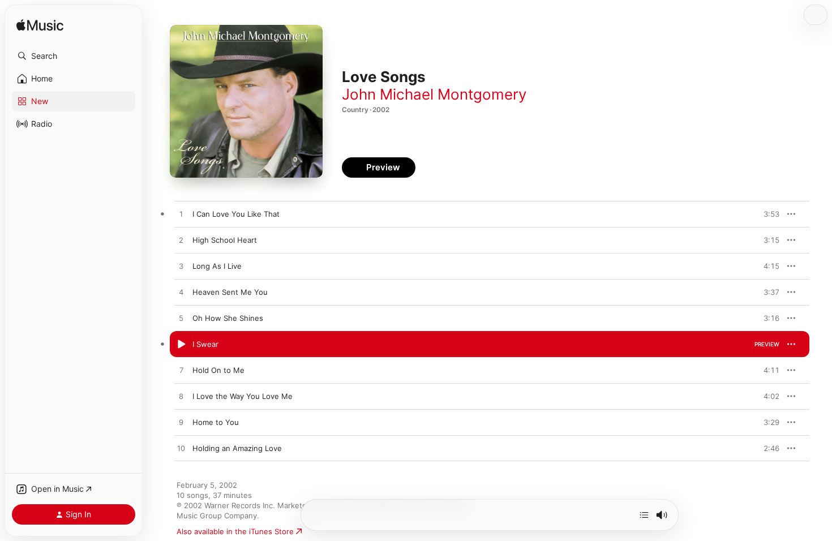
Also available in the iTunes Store (235, 531)
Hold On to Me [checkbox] (218, 370)
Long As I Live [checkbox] (217, 265)
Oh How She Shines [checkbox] (227, 318)
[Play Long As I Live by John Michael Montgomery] (181, 266)
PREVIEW (766, 214)
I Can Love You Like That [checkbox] (236, 213)
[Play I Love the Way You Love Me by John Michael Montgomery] (181, 397)
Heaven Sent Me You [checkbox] (230, 292)
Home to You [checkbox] (215, 422)
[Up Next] (644, 515)
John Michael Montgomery (434, 94)
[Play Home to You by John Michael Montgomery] (181, 423)
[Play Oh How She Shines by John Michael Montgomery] (181, 319)
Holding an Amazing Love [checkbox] (237, 448)
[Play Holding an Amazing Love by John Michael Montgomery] (181, 449)
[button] (73, 56)
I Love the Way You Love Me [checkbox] (242, 396)
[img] (39, 25)
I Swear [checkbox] (205, 344)
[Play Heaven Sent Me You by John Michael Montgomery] (181, 292)
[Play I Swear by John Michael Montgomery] (181, 345)
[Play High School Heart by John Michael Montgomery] (181, 240)
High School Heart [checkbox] (224, 239)
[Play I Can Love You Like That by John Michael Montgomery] (181, 214)
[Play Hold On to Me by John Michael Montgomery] (181, 371)
